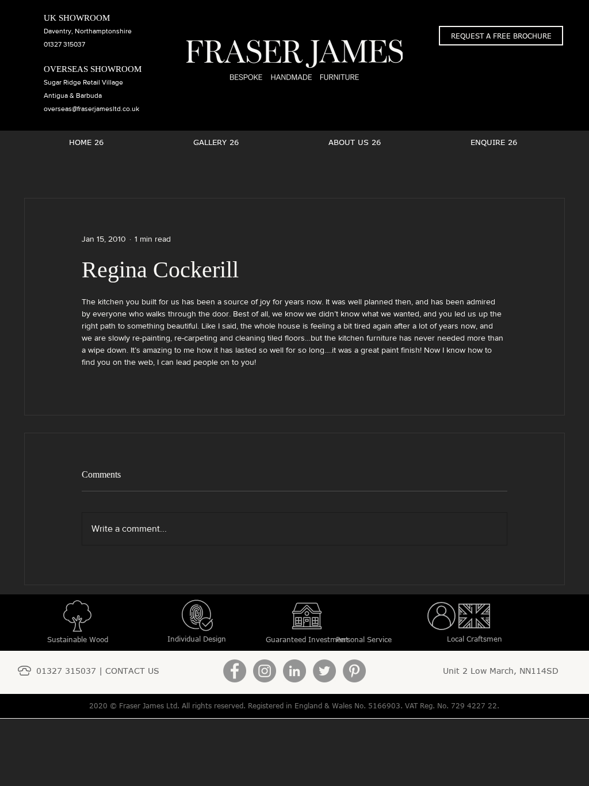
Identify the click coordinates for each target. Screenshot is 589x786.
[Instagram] (264, 670)
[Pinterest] (354, 670)
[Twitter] (324, 670)
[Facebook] (234, 670)
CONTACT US (132, 671)
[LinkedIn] (294, 670)
